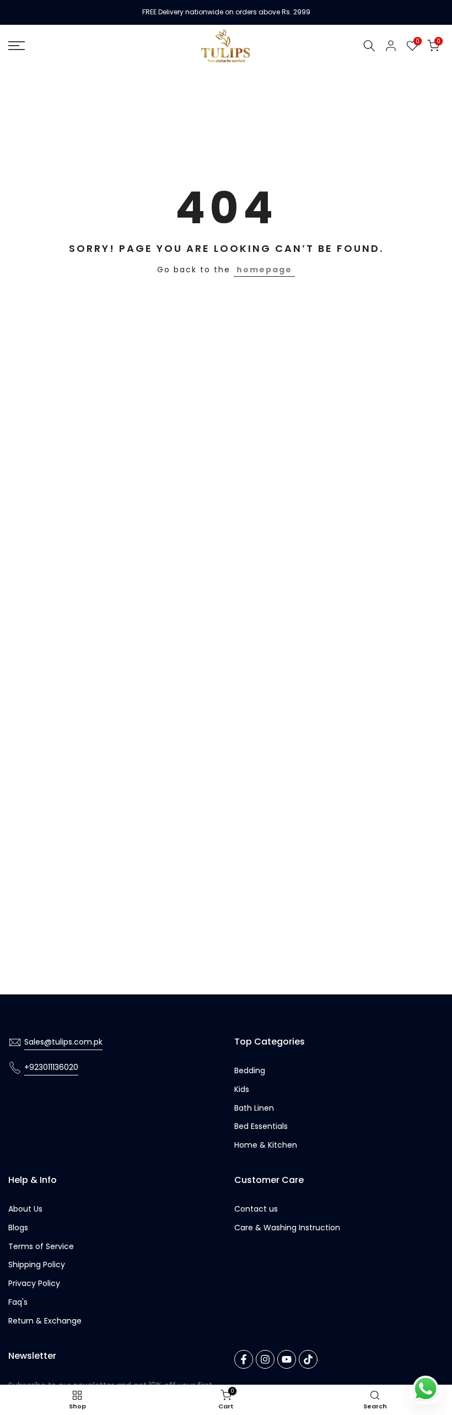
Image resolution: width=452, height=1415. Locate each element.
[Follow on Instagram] (265, 1359)
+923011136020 (51, 1067)
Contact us (256, 1208)
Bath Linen (254, 1107)
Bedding (249, 1070)
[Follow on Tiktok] (308, 1359)
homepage (264, 269)
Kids (241, 1089)
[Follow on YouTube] (286, 1359)
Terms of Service (41, 1246)
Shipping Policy (36, 1264)
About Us (25, 1208)
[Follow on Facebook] (243, 1359)
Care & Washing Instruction (287, 1227)
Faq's (18, 1302)
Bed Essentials (261, 1126)
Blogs (18, 1227)
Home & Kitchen (265, 1144)
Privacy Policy (34, 1283)
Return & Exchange (45, 1320)
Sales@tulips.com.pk (63, 1041)
